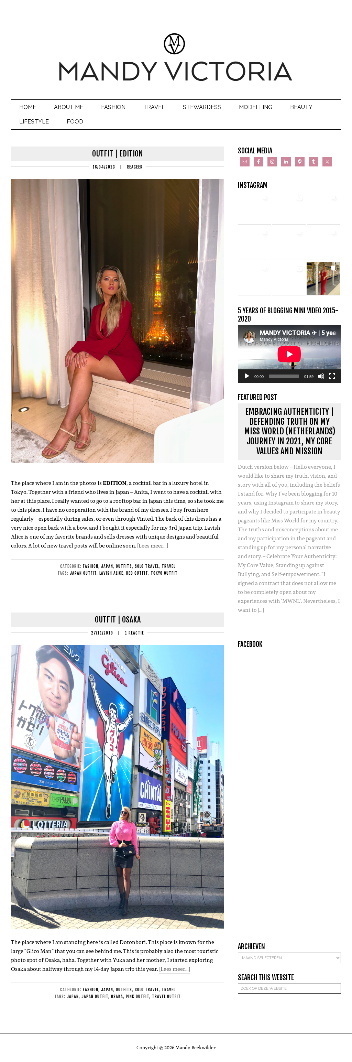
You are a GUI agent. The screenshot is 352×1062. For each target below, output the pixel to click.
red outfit (137, 573)
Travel (168, 566)
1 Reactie (134, 633)
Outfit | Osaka (118, 619)
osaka (117, 996)
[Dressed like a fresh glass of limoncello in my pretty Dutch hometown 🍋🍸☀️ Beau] (254, 208)
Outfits (124, 566)
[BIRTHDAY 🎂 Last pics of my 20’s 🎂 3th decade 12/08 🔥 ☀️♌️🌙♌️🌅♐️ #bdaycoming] (323, 243)
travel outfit (166, 996)
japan (73, 996)
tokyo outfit (164, 573)
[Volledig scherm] (332, 376)
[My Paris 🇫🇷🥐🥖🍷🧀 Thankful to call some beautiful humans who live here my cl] (254, 278)
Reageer (135, 167)
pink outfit (137, 996)
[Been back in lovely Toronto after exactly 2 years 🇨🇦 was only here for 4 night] (289, 243)
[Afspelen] (246, 376)
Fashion (90, 566)
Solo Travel (147, 566)
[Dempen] (321, 376)
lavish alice (111, 573)
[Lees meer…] (152, 545)
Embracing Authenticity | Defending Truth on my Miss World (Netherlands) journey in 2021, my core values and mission (289, 431)
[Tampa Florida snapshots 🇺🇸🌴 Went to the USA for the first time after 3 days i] (323, 278)
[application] (289, 354)
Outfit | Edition (117, 153)
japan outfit (83, 573)
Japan (107, 566)
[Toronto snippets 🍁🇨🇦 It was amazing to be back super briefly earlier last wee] (254, 243)
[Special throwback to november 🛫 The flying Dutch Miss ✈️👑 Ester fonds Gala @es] (323, 208)
